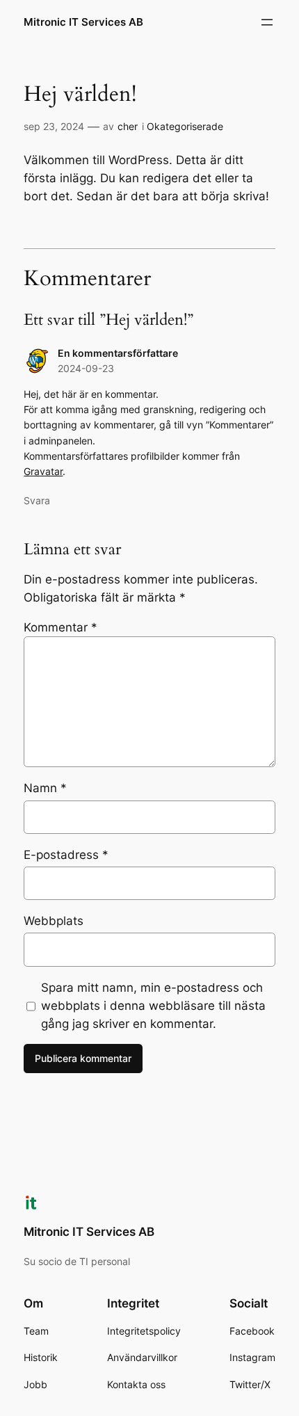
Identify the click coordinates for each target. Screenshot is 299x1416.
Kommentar (60, 627)
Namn (45, 788)
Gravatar (43, 471)
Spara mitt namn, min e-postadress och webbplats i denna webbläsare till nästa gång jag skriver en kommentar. (153, 1006)
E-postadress (66, 855)
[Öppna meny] (267, 22)
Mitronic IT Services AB (83, 22)
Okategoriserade (185, 126)
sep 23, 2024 (54, 126)
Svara (37, 500)
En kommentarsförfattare (118, 353)
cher (128, 126)
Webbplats (53, 921)
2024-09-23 (86, 368)
